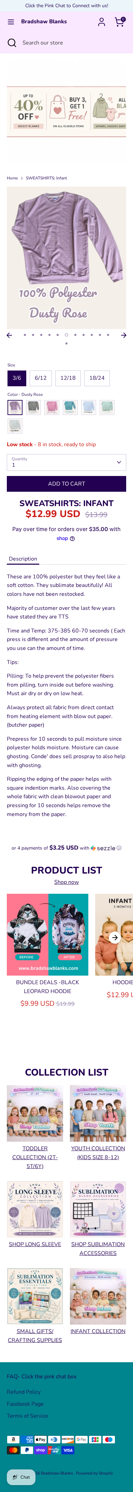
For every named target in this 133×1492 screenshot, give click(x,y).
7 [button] (75, 335)
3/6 (17, 378)
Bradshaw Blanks (44, 21)
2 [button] (33, 335)
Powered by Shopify (94, 1473)
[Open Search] (11, 43)
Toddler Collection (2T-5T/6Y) (35, 1157)
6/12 (41, 378)
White (88, 407)
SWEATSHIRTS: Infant (46, 178)
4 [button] (49, 335)
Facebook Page (25, 1404)
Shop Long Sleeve (35, 1244)
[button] (66, 848)
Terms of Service (27, 1416)
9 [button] (92, 335)
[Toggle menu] (11, 22)
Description (23, 559)
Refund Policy (24, 1392)
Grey (33, 407)
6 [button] (66, 335)
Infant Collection (98, 1331)
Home (12, 178)
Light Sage (107, 407)
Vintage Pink (51, 407)
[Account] (101, 19)
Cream (15, 426)
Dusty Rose (15, 407)
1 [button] (25, 335)
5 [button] (58, 335)
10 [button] (100, 335)
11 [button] (108, 335)
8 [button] (84, 335)
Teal (70, 407)
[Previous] (9, 335)
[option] (66, 111)
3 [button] (41, 335)
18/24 (97, 378)
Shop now (66, 882)
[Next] (123, 335)
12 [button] (66, 343)
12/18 (68, 378)
